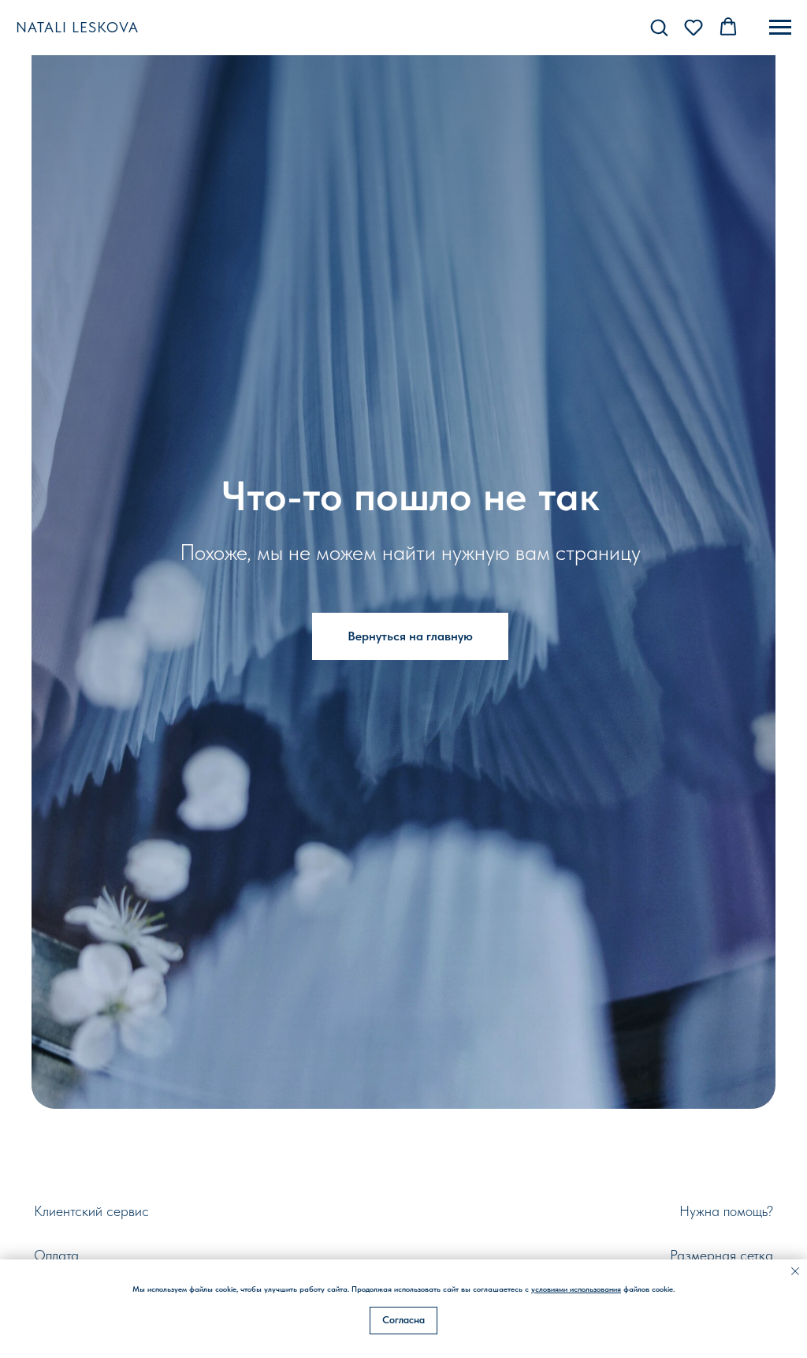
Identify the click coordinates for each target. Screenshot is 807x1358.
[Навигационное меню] (780, 27)
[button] (658, 26)
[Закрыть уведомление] (795, 1271)
